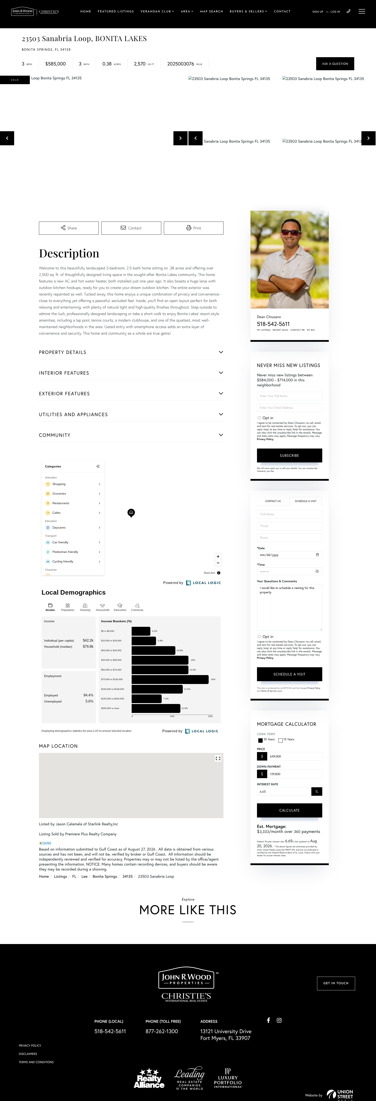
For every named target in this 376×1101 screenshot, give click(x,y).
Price (261, 749)
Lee (85, 876)
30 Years (269, 739)
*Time (261, 565)
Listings (60, 876)
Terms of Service (269, 690)
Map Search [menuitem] (211, 11)
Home (44, 876)
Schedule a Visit (305, 501)
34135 (127, 876)
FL (74, 876)
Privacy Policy (265, 439)
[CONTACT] (335, 63)
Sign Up (317, 12)
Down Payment (269, 767)
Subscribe (289, 455)
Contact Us (273, 501)
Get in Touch (336, 983)
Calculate (289, 810)
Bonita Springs (105, 876)
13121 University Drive (226, 1034)
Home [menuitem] (86, 11)
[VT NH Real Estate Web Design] (340, 1095)
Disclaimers (28, 1054)
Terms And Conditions (36, 1062)
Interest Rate (267, 784)
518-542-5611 (348, 11)
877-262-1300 (162, 1031)
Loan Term (266, 734)
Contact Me (297, 330)
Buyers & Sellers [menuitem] (247, 11)
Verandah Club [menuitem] (156, 11)
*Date (261, 548)
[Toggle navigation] (362, 11)
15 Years (289, 739)
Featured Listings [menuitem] (116, 11)
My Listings (264, 330)
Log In (335, 12)
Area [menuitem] (185, 11)
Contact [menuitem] (282, 11)
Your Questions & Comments (277, 581)
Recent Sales (281, 330)
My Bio (311, 330)
